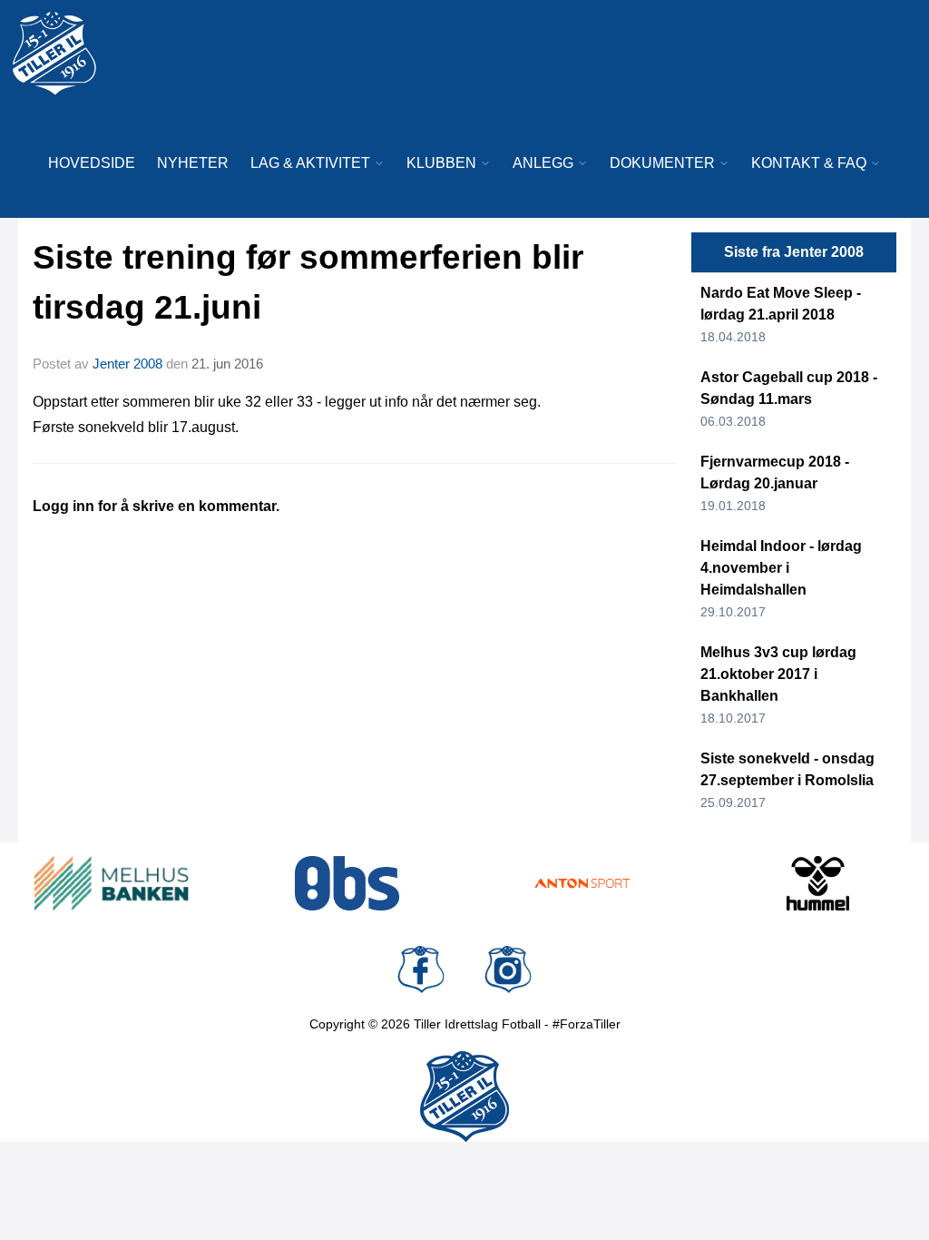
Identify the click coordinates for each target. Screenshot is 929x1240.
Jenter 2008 (127, 363)
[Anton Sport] (582, 883)
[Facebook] (421, 969)
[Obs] (347, 883)
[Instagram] (508, 969)
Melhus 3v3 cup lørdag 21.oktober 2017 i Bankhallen (778, 674)
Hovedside (91, 163)
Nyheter (193, 163)
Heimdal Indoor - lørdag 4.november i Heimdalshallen (781, 567)
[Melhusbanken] (111, 883)
